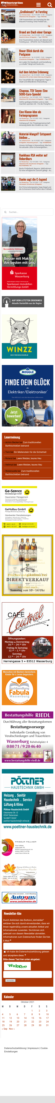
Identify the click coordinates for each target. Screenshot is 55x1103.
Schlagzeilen (32, 16)
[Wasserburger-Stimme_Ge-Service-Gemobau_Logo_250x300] (19, 487)
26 (10, 1025)
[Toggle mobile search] (50, 4)
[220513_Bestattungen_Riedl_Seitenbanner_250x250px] (27, 713)
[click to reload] (17, 966)
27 (18, 1025)
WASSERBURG (47, 142)
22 (32, 1021)
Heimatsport (32, 99)
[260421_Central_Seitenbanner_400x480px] (27, 604)
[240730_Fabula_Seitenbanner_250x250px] (19, 671)
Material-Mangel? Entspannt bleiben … (35, 136)
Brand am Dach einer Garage (35, 32)
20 (18, 1021)
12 (10, 1018)
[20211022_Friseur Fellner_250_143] (19, 838)
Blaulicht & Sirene (24, 37)
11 (3, 1018)
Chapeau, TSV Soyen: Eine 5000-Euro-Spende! (33, 92)
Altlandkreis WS (23, 16)
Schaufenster (23, 59)
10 (47, 1014)
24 (47, 1021)
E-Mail (7, 940)
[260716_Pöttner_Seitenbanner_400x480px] (27, 770)
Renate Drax (25, 97)
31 (47, 1025)
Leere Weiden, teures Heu (28, 458)
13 (18, 1018)
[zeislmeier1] (19, 893)
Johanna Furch (26, 57)
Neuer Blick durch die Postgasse (31, 52)
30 (40, 1025)
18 (3, 1021)
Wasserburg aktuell (32, 142)
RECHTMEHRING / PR (25, 165)
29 (32, 1025)
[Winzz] (19, 315)
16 (40, 1018)
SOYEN (50, 99)
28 (25, 1025)
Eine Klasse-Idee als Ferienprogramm (30, 113)
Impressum (33, 1048)
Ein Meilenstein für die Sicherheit (30, 452)
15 (32, 1018)
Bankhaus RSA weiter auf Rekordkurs (33, 157)
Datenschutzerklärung (30, 951)
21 (25, 1021)
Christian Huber (26, 15)
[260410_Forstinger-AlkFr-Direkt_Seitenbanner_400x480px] (27, 536)
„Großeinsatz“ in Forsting (33, 11)
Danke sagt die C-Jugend (33, 179)
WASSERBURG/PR (44, 59)
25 (3, 1025)
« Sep (4, 1029)
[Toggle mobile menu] (38, 4)
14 (25, 1018)
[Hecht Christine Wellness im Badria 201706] (19, 864)
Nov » (12, 1029)
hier (48, 937)
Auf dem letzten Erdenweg (34, 72)
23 (40, 1021)
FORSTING (44, 16)
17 (47, 1018)
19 (10, 1021)
